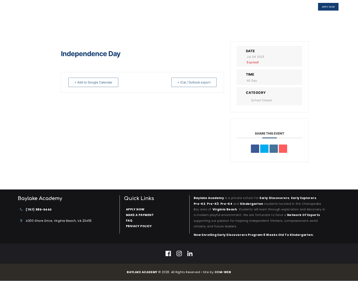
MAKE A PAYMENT (140, 215)
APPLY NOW (135, 209)
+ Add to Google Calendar (93, 82)
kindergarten (251, 204)
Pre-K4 (226, 204)
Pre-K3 (213, 204)
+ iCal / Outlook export (193, 82)
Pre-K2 (199, 204)
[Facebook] (168, 253)
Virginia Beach (225, 209)
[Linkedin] (274, 149)
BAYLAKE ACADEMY (142, 272)
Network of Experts (303, 215)
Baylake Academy (209, 198)
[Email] (283, 149)
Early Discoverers (274, 198)
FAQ (129, 220)
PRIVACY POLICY (139, 226)
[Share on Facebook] (255, 149)
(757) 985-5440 (39, 209)
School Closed (261, 100)
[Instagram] (179, 253)
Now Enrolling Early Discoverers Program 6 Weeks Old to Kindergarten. (254, 235)
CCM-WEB (223, 272)
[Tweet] (264, 149)
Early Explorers (303, 198)
